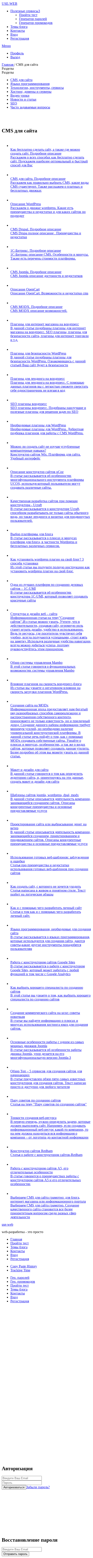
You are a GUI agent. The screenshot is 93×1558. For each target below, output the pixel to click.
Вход (14, 34)
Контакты (17, 30)
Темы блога (18, 27)
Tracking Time (20, 1270)
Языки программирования (30, 84)
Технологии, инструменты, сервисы (37, 88)
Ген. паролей (19, 1277)
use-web (7, 1224)
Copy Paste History (23, 1266)
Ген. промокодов (22, 1281)
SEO (13, 103)
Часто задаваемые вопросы (30, 107)
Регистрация (19, 38)
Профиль (17, 53)
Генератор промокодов (36, 23)
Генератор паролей (33, 19)
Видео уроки (19, 95)
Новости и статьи (23, 99)
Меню (6, 46)
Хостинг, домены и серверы (30, 91)
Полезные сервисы (25, 11)
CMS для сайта (21, 80)
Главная (8, 64)
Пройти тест (28, 15)
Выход (15, 57)
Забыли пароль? (38, 1487)
